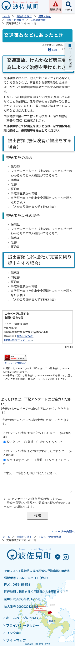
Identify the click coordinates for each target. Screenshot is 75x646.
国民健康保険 (38, 20)
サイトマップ (16, 640)
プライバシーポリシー (22, 625)
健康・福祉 (44, 16)
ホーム (6, 16)
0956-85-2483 (25, 336)
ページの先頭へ (65, 531)
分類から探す (24, 16)
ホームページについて (22, 618)
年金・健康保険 (15, 20)
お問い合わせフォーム (17, 340)
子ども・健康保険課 (49, 536)
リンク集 (12, 633)
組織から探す (24, 536)
